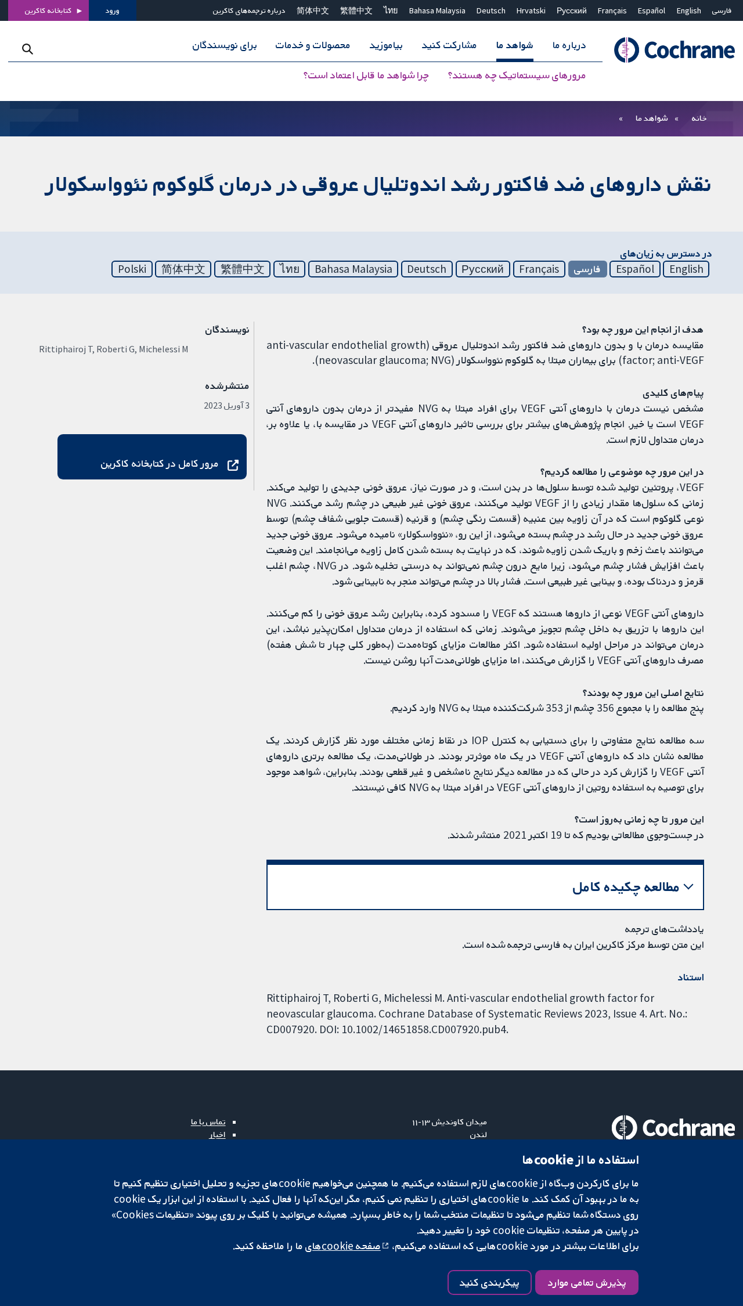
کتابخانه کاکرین (48, 10)
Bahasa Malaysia (437, 10)
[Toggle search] (27, 49)
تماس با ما (208, 1121)
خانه (699, 118)
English (689, 10)
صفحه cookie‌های (343, 1246)
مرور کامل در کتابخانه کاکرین (160, 463)
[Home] (668, 50)
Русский (572, 10)
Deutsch (491, 10)
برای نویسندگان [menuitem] (225, 45)
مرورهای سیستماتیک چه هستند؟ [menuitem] (517, 75)
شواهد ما (652, 118)
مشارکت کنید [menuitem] (449, 45)
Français (612, 10)
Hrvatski (531, 10)
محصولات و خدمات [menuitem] (313, 45)
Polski (132, 269)
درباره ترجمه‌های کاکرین (249, 10)
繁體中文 (356, 10)
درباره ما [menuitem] (569, 45)
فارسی (722, 10)
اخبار (218, 1134)
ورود (113, 10)
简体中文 (313, 10)
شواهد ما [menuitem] (514, 45)
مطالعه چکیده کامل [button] (626, 886)
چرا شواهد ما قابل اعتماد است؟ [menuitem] (366, 75)
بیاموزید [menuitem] (386, 45)
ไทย (391, 10)
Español (651, 10)
